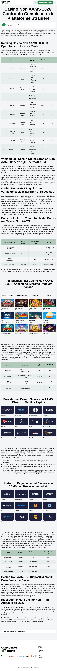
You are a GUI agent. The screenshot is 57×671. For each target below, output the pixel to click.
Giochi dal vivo (20, 295)
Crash (34, 295)
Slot (48, 295)
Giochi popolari (6, 295)
